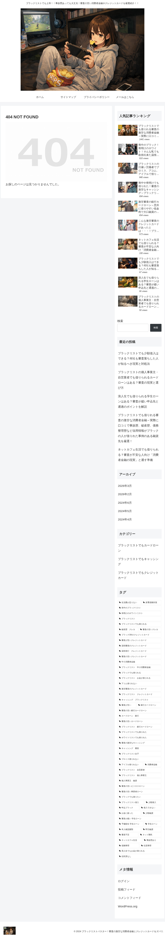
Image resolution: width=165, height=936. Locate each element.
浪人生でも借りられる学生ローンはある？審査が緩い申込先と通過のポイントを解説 (138, 401)
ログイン (124, 881)
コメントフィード (129, 897)
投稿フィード (126, 889)
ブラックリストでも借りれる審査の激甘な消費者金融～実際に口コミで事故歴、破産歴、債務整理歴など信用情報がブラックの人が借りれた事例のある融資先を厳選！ (138, 428)
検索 (120, 321)
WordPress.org (127, 906)
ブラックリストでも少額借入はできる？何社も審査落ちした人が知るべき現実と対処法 (138, 358)
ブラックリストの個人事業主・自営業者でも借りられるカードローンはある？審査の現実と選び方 (138, 380)
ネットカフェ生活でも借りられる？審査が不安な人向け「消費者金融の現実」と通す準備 (138, 455)
